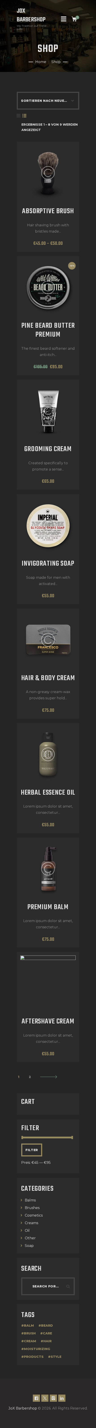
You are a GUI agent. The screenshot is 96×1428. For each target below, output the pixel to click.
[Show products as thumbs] (18, 116)
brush (30, 1333)
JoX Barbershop (22, 1408)
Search (69, 1286)
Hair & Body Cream (48, 678)
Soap (29, 1246)
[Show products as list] (24, 116)
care (47, 1333)
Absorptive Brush (48, 211)
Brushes (32, 1208)
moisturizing (37, 1349)
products (34, 1357)
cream (30, 1341)
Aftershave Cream (48, 1021)
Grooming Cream (48, 449)
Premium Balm (48, 907)
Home (40, 62)
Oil (27, 1230)
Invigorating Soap (48, 564)
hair (47, 1341)
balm (29, 1326)
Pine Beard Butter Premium (48, 331)
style (56, 1357)
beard (47, 1326)
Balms (30, 1200)
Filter (31, 1150)
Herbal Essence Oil (48, 793)
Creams (31, 1223)
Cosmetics (34, 1215)
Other (30, 1238)
